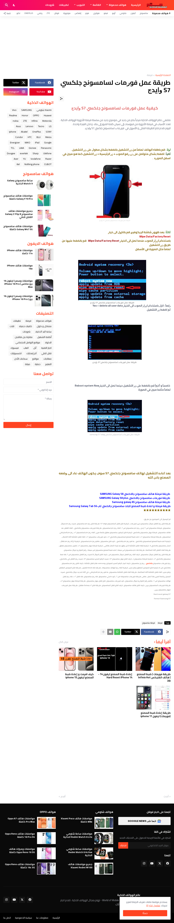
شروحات (49, 5)
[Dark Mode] (14, 5)
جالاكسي (149, 563)
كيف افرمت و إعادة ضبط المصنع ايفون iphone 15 (79, 676)
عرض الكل (63, 642)
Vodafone (36, 159)
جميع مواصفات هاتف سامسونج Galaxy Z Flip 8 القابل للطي (19, 214)
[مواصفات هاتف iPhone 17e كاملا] (44, 255)
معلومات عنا (42, 918)
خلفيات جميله (25, 326)
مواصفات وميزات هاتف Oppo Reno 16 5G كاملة (22, 850)
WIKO (27, 142)
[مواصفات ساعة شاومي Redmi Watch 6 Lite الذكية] (103, 838)
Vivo (14, 110)
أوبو (113, 13)
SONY (48, 131)
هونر (87, 13)
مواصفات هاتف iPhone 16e (20, 267)
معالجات (47, 359)
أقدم (63, 796)
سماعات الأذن (21, 359)
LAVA (21, 148)
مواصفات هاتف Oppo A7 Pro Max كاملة (21, 820)
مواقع (35, 359)
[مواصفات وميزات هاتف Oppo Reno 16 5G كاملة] (46, 853)
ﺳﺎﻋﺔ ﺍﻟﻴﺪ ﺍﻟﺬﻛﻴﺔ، (43, 331)
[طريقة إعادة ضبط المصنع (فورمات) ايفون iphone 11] (153, 697)
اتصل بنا (7, 918)
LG (50, 126)
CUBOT (47, 164)
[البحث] (6, 5)
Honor (25, 115)
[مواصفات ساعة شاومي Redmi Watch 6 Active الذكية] (103, 853)
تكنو (18, 13)
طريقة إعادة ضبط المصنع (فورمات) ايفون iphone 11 (156, 714)
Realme (13, 115)
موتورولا (67, 13)
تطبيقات (64, 5)
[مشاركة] (61, 98)
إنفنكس (78, 13)
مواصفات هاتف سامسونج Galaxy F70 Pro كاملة (18, 197)
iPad (37, 142)
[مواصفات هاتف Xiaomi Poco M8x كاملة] (103, 823)
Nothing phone (31, 164)
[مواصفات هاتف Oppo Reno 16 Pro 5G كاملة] (46, 838)
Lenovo (29, 126)
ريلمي (39, 13)
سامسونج (144, 13)
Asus (18, 126)
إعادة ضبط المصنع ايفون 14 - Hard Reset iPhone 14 (115, 676)
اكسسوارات (16, 353)
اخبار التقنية (46, 348)
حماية (37, 364)
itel (18, 164)
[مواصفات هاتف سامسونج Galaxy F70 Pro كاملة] (44, 200)
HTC (30, 137)
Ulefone (47, 153)
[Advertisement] (87, 45)
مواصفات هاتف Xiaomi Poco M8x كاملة (76, 820)
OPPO (36, 115)
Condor (19, 137)
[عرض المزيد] (103, 632)
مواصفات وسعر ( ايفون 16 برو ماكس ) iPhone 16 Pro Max (18, 284)
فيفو (106, 13)
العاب (26, 348)
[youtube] (152, 863)
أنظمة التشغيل (44, 337)
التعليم (48, 364)
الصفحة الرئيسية (163, 75)
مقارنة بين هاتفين (23, 337)
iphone (12, 131)
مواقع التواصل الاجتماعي (27, 342)
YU (24, 159)
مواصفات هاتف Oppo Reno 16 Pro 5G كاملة (20, 835)
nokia (15, 121)
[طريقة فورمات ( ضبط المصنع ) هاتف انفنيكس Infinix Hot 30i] (153, 659)
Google (47, 142)
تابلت (12, 326)
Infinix (35, 121)
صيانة (27, 364)
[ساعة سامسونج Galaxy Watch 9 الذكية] (44, 185)
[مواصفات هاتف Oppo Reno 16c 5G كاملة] (46, 869)
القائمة (97, 5)
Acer (16, 159)
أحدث (166, 796)
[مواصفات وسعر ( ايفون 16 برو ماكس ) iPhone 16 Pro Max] (44, 285)
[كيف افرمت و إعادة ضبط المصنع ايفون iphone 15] (76, 659)
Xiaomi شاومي (44, 110)
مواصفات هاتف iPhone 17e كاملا (20, 252)
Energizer (15, 142)
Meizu (48, 137)
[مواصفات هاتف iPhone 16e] (44, 270)
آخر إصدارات (31, 353)
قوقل (56, 13)
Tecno (41, 126)
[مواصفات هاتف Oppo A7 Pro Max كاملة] (46, 823)
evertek (24, 153)
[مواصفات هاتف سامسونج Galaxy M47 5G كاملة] (44, 231)
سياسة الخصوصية (23, 918)
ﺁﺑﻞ (34, 348)
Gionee (32, 148)
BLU (39, 137)
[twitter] (160, 863)
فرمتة (150, 75)
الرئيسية (136, 5)
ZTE (48, 13)
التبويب (80, 5)
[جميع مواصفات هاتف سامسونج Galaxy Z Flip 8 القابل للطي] (44, 215)
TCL (12, 148)
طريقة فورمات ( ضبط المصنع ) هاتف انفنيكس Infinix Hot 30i (154, 678)
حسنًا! (145, 913)
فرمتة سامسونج (148, 623)
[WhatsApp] (117, 632)
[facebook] (167, 863)
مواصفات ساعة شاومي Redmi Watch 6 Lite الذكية (77, 835)
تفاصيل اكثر (154, 905)
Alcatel (24, 131)
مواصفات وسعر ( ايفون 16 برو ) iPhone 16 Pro (18, 298)
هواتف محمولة (117, 5)
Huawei (47, 115)
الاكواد (48, 342)
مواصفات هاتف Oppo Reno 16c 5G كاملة (20, 866)
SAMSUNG (26, 110)
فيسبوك (15, 348)
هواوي (96, 13)
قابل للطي (46, 353)
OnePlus (28, 13)
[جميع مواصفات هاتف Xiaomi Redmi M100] (103, 869)
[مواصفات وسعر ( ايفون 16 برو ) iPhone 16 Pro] (44, 300)
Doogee (11, 153)
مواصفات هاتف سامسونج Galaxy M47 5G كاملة (18, 228)
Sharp (36, 153)
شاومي (122, 13)
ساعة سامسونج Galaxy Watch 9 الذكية (20, 182)
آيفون (133, 13)
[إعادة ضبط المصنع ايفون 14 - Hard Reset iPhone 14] (114, 659)
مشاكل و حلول (44, 326)
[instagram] (144, 863)
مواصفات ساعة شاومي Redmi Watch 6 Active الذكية (79, 852)
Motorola (46, 121)
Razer (48, 159)
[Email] (110, 632)
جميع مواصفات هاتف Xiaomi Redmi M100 (80, 866)
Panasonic (46, 148)
